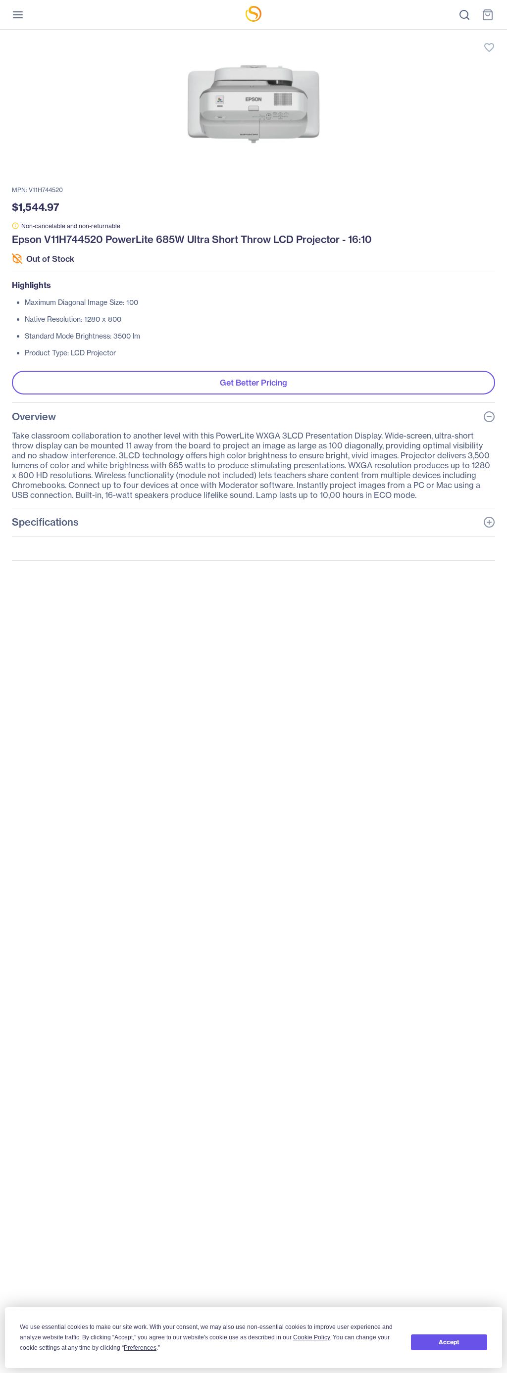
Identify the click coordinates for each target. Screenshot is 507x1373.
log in (442, 37)
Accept (449, 1342)
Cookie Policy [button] (311, 1337)
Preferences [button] (140, 1347)
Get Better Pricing (253, 383)
